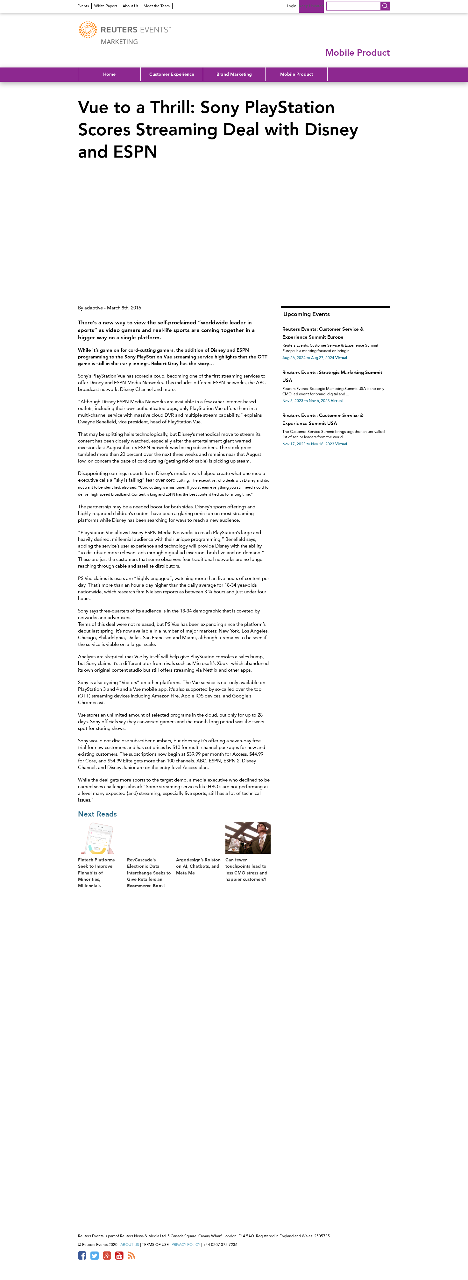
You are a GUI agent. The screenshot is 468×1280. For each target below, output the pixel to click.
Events (83, 6)
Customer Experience (171, 74)
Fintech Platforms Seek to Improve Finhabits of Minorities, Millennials (96, 872)
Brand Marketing (234, 74)
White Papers (105, 6)
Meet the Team (157, 6)
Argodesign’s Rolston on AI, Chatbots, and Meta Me (198, 866)
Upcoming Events (306, 314)
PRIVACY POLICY (186, 1244)
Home (109, 74)
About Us (130, 6)
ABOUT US (129, 1244)
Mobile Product (296, 74)
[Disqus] (176, 975)
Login (291, 6)
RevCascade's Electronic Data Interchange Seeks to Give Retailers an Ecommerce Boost (149, 872)
